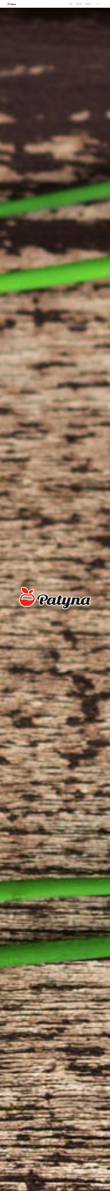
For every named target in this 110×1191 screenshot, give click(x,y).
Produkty (88, 4)
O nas (70, 4)
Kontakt (98, 4)
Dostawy (79, 4)
